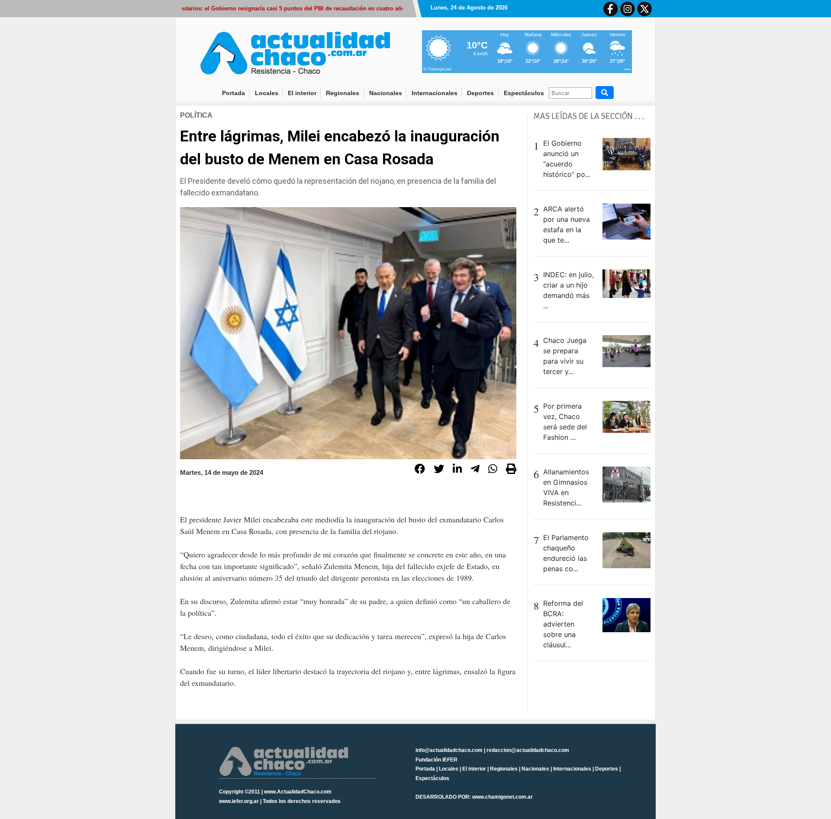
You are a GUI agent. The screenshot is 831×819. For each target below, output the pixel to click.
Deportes (480, 93)
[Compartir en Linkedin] (457, 470)
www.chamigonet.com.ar (502, 797)
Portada (236, 92)
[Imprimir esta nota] (511, 470)
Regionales (342, 93)
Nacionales (385, 93)
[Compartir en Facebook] (420, 470)
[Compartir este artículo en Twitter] (439, 470)
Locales (266, 93)
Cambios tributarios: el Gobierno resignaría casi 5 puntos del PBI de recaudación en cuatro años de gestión (273, 8)
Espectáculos (524, 93)
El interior (302, 93)
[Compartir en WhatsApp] (492, 470)
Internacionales (434, 93)
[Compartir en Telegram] (475, 470)
